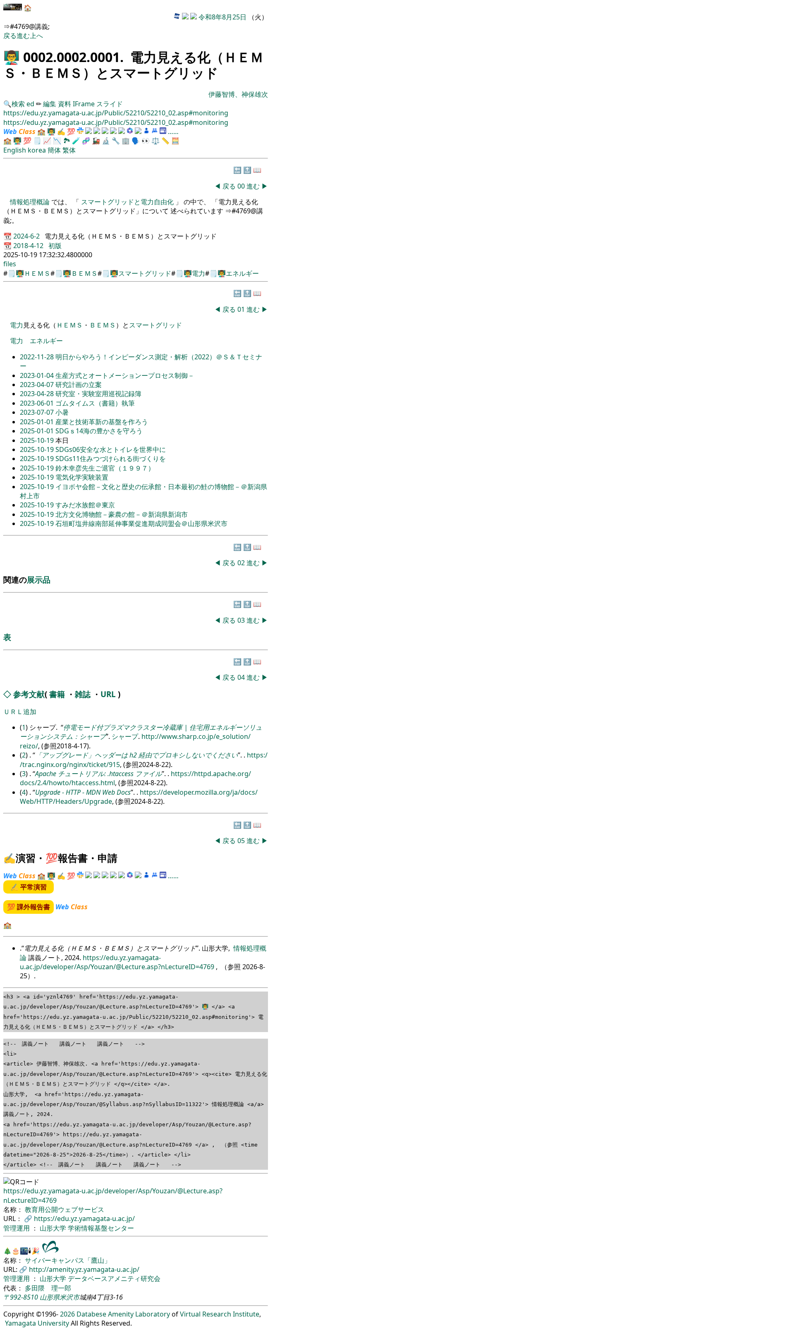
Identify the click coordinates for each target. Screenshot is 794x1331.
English (14, 150)
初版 (55, 245)
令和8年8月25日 (222, 17)
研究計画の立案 (78, 384)
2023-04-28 (37, 393)
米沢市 (69, 1297)
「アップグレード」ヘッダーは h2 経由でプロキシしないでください (136, 755)
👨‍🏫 (11, 57)
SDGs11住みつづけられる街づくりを (110, 458)
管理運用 (17, 1228)
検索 (18, 103)
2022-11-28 (37, 356)
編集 (49, 103)
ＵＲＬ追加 (19, 711)
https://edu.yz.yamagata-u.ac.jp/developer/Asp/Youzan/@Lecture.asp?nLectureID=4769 (118, 962)
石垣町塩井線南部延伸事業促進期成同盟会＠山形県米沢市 (141, 523)
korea (37, 150)
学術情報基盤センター (101, 1228)
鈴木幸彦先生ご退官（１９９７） (105, 468)
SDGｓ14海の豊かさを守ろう (99, 430)
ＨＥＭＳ (37, 273)
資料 (65, 103)
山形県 (50, 1297)
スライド (109, 103)
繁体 (69, 150)
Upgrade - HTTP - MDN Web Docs (83, 792)
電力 (198, 273)
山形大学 (54, 1228)
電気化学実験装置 (81, 477)
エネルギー (242, 273)
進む (23, 35)
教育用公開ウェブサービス (64, 1209)
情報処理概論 (30, 201)
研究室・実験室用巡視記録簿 (98, 393)
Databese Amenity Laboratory (123, 1314)
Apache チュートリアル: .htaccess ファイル (98, 773)
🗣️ (136, 140)
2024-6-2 (27, 236)
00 (241, 186)
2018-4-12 (29, 245)
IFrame (84, 103)
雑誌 (83, 694)
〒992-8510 (20, 1297)
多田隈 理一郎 (48, 1288)
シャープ (125, 736)
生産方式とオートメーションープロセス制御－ (124, 375)
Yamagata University (37, 1323)
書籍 (57, 694)
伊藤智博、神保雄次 (238, 94)
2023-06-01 (37, 403)
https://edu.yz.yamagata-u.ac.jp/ (84, 1218)
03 (241, 620)
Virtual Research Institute (219, 1314)
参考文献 (29, 694)
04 (241, 677)
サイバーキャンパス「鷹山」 (68, 1260)
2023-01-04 (37, 375)
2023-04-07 (37, 384)
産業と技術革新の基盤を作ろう (101, 421)
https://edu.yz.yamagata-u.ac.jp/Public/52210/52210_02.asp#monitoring (115, 112)
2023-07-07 (37, 412)
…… (173, 131)
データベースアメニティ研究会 (114, 1278)
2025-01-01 (37, 421)
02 (241, 562)
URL (108, 694)
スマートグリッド (144, 273)
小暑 (62, 412)
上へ (36, 35)
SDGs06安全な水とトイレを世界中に (110, 449)
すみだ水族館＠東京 (85, 504)
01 (241, 309)
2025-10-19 (37, 440)
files (9, 263)
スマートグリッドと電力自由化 (127, 201)
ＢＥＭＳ (84, 273)
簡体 (54, 150)
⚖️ (155, 140)
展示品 (38, 579)
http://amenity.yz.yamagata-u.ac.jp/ (84, 1269)
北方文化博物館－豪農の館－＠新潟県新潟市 (121, 514)
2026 (67, 1314)
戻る (10, 35)
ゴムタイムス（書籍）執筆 (95, 403)
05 (241, 840)
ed (30, 103)
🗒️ (37, 140)
